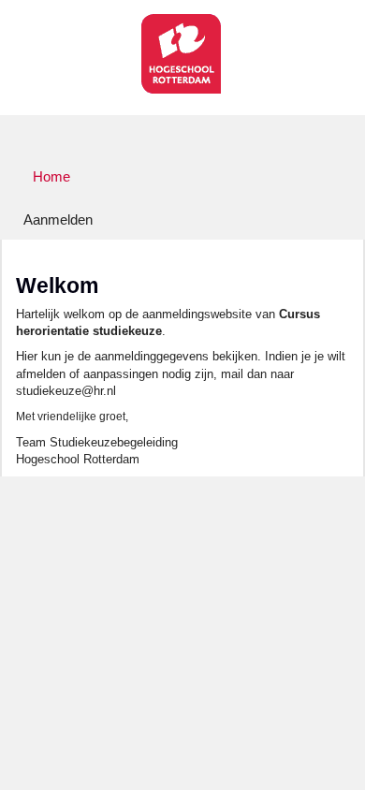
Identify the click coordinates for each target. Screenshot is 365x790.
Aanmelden (58, 219)
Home (51, 176)
